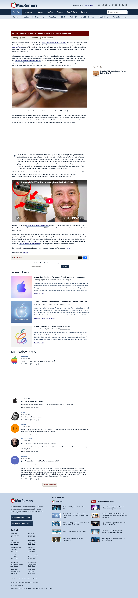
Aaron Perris (31, 569)
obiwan (23, 424)
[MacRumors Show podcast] (99, 5)
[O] (15, 432)
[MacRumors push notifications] (119, 5)
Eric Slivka (31, 533)
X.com (16, 536)
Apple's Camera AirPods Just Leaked (74, 532)
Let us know (89, 5)
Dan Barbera (14, 562)
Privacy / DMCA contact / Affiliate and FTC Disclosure (24, 582)
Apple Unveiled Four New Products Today (52, 326)
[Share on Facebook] (85, 257)
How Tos (50, 12)
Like (32, 364)
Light (47, 588)
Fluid (34, 588)
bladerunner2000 (26, 439)
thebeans (24, 456)
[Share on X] (80, 257)
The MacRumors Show (105, 501)
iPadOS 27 (73, 17)
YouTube (59, 501)
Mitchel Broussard (47, 38)
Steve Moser (14, 569)
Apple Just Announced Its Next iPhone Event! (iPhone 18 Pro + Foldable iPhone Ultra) (76, 515)
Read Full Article (39, 294)
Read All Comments (50, 484)
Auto (43, 588)
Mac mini (15, 17)
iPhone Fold (52, 17)
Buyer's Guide (72, 12)
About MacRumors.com (21, 517)
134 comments (50, 318)
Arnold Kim (14, 533)
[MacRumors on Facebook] (106, 5)
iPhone (25, 252)
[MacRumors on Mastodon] (113, 5)
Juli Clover (66, 304)
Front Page (16, 12)
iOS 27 (63, 17)
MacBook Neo (103, 17)
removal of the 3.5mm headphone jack (28, 60)
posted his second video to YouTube (54, 42)
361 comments (17, 257)
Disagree (36, 364)
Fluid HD (38, 588)
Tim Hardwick (32, 547)
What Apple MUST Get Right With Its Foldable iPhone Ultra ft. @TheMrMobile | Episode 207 (114, 515)
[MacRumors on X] (109, 5)
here (68, 248)
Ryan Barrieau (32, 562)
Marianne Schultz (33, 555)
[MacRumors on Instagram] (103, 5)
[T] (15, 464)
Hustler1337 (25, 356)
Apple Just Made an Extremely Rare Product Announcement (59, 277)
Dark (50, 588)
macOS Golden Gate (87, 17)
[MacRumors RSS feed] (123, 5)
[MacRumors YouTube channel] (116, 5)
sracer (23, 412)
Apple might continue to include (29, 243)
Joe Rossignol (66, 280)
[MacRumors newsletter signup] (126, 5)
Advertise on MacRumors (21, 523)
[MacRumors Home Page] (24, 5)
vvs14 (23, 397)
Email (12, 536)
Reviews (60, 12)
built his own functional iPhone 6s (37, 225)
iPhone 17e (116, 17)
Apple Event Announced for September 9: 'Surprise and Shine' (61, 302)
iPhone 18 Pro (39, 17)
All (126, 17)
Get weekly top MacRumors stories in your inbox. (49, 263)
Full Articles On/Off (26, 588)
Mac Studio (26, 17)
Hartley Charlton (15, 555)
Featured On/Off (15, 588)
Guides (40, 12)
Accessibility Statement (17, 585)
